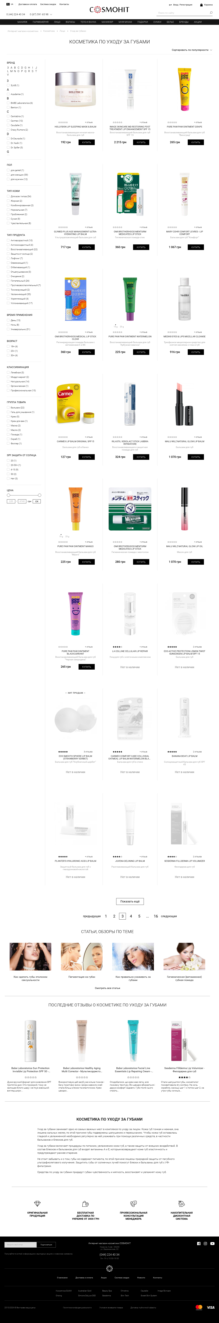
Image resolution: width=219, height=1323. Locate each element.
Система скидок (122, 1278)
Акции (198, 22)
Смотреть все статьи (107, 988)
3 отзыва (88, 751)
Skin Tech (125, 1295)
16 (156, 916)
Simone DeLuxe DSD (87, 1295)
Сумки (157, 22)
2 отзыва (197, 647)
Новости (141, 1278)
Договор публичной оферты (143, 1308)
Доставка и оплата (84, 1278)
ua (12, 4)
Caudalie (144, 1291)
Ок (36, 501)
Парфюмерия (41, 22)
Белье (170, 22)
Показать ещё (130, 901)
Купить (86, 142)
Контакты (157, 1278)
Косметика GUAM (64, 1291)
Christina (124, 1291)
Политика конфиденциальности (77, 1308)
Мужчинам (125, 22)
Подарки (142, 22)
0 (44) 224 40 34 (15, 14)
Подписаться (46, 1245)
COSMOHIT (109, 9)
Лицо (57, 22)
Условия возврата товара (111, 1308)
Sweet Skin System (149, 1295)
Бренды (184, 22)
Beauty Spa (107, 1291)
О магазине (62, 1278)
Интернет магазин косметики (23, 31)
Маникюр (107, 22)
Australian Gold (84, 1291)
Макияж (22, 22)
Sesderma (106, 1295)
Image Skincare (164, 1291)
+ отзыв (89, 122)
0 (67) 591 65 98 (39, 14)
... (147, 916)
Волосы (70, 22)
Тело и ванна (88, 22)
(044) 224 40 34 (109, 1254)
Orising (59, 1295)
